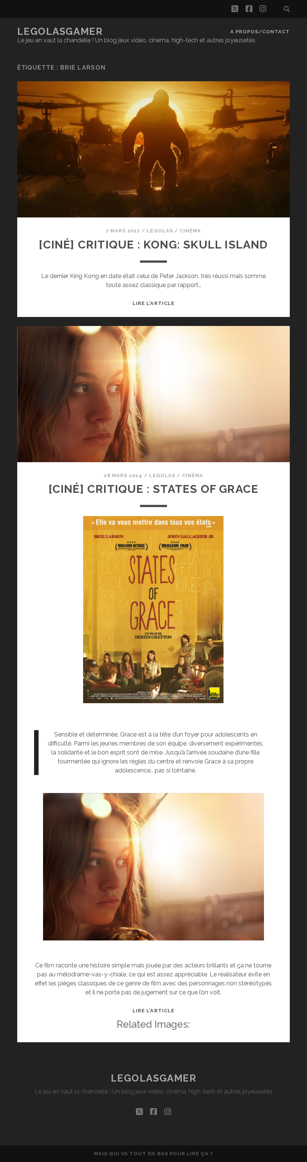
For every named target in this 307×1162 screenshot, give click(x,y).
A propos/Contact (260, 31)
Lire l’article (153, 303)
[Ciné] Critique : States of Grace (154, 488)
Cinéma (190, 231)
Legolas (160, 231)
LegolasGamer (60, 31)
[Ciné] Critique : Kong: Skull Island (153, 244)
